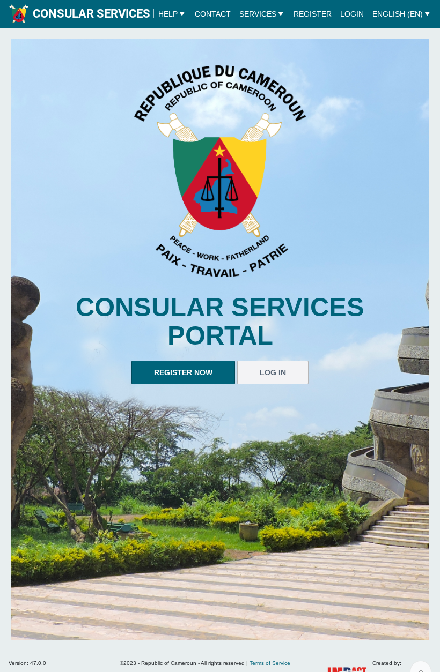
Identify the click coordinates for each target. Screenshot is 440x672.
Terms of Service (270, 663)
